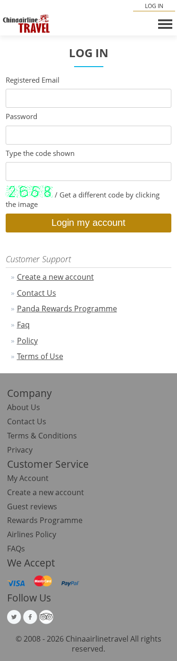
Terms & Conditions (42, 435)
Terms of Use (40, 356)
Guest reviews (32, 506)
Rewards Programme (45, 520)
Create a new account (55, 277)
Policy (27, 340)
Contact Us (36, 293)
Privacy (20, 450)
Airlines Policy (31, 534)
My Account (28, 478)
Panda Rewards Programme (67, 308)
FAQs (16, 548)
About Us (23, 407)
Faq (23, 324)
